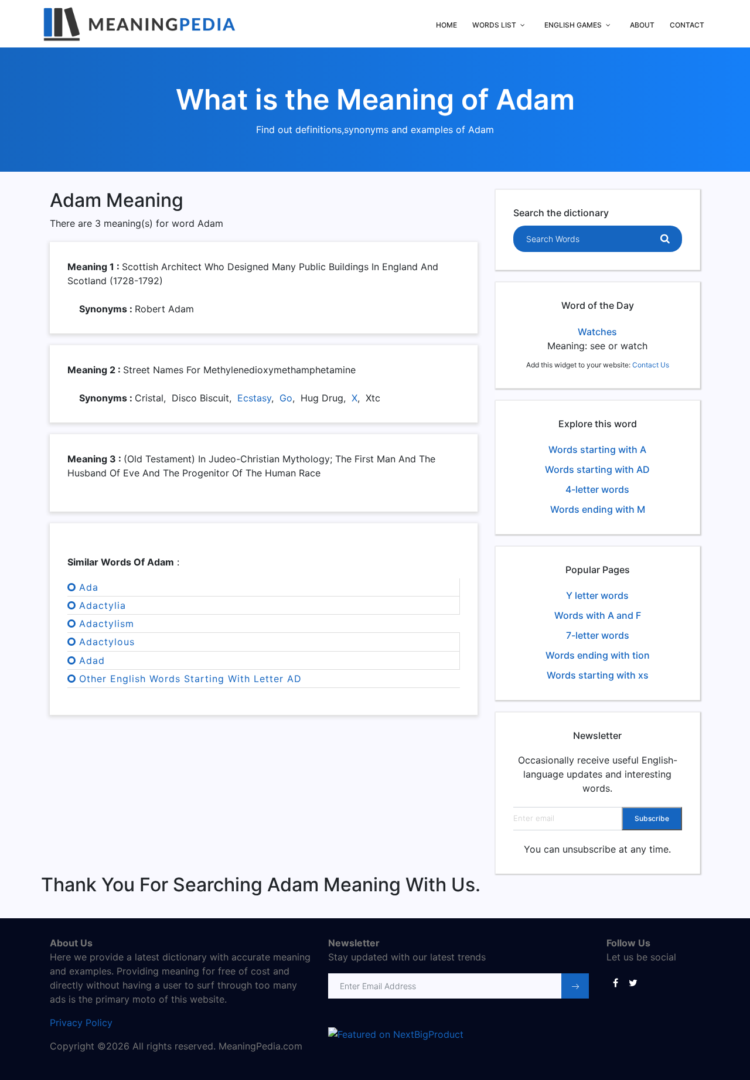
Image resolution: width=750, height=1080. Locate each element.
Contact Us (650, 364)
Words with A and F (597, 615)
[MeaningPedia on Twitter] (633, 982)
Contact (687, 25)
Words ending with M (597, 509)
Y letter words (597, 595)
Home (446, 25)
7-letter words (597, 635)
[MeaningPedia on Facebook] (615, 982)
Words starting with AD (597, 469)
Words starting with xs (598, 675)
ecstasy (254, 398)
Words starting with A (597, 449)
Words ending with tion (598, 655)
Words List (494, 25)
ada (88, 587)
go (285, 398)
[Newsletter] (575, 986)
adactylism (106, 623)
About (642, 25)
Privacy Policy (81, 1022)
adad (92, 660)
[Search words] (665, 239)
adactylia (102, 605)
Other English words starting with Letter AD (190, 678)
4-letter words (597, 489)
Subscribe (652, 818)
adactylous (107, 642)
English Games (573, 25)
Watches (597, 332)
